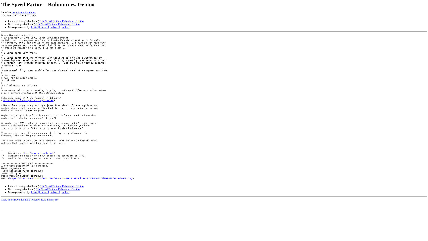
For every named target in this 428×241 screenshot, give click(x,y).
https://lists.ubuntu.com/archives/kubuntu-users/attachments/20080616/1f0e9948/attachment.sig (70, 178)
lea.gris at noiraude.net (24, 12)
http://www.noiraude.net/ (39, 153)
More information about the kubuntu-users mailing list (29, 199)
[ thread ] (44, 27)
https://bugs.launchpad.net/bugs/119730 (28, 100)
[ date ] (35, 27)
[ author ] (65, 27)
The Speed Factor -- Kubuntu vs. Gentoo (62, 21)
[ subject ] (54, 27)
